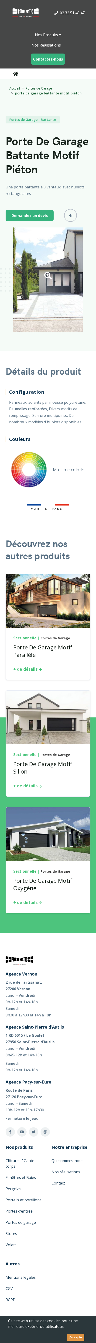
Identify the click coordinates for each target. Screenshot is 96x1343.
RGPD (11, 1299)
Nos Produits (46, 34)
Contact (58, 1183)
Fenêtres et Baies (21, 1177)
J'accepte (75, 1337)
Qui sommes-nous (67, 1160)
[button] (48, 277)
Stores (11, 1233)
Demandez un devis (29, 215)
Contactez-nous (48, 59)
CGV (9, 1288)
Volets (11, 1244)
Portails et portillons (23, 1200)
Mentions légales (21, 1277)
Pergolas (13, 1188)
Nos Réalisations (46, 45)
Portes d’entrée (19, 1211)
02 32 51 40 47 (72, 12)
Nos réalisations (65, 1171)
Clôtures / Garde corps (20, 1163)
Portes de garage (21, 1222)
